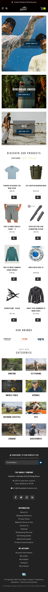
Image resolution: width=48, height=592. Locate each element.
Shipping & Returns (24, 516)
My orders (24, 556)
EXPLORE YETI (24, 131)
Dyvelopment (32, 582)
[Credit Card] (24, 574)
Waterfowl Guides (24, 539)
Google (43, 586)
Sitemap (24, 529)
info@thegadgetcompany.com (25, 488)
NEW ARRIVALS (24, 94)
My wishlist (24, 559)
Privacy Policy (24, 519)
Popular (32, 158)
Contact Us (24, 526)
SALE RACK (32, 43)
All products (24, 566)
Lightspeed (15, 582)
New (24, 158)
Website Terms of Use (24, 522)
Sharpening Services (24, 532)
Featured (15, 158)
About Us (24, 512)
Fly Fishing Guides (24, 536)
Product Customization (24, 542)
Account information (24, 553)
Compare (24, 563)
